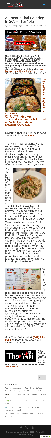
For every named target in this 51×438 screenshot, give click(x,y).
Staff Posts (11, 26)
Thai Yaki (11, 119)
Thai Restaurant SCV (38, 26)
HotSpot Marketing (25, 435)
